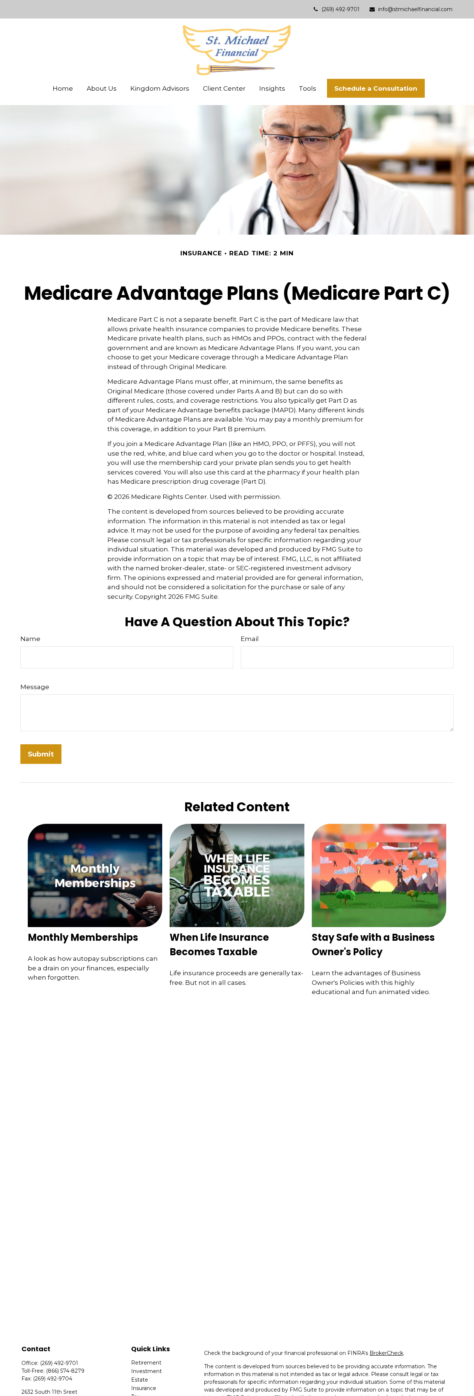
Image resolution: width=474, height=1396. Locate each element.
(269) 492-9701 (340, 9)
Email (250, 638)
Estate (139, 1379)
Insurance (143, 1388)
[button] (63, 88)
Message (34, 687)
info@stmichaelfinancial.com (415, 9)
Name (30, 638)
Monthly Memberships (83, 937)
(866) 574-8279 (65, 1371)
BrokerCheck (386, 1353)
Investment (146, 1371)
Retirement (146, 1362)
